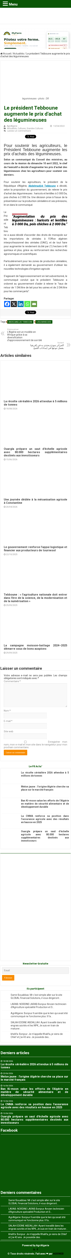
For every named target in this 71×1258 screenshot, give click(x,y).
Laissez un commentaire (19, 131)
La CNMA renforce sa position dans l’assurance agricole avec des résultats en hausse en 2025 (45, 819)
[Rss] (34, 1249)
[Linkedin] (21, 304)
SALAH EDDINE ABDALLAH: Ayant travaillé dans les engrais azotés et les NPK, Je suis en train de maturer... (38, 1025)
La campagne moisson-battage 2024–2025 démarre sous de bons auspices (35, 647)
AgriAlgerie (12, 126)
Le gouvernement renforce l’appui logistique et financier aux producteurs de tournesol (35, 548)
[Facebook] (7, 304)
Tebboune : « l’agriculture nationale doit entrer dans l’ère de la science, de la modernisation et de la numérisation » (35, 598)
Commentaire (12, 681)
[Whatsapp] (27, 304)
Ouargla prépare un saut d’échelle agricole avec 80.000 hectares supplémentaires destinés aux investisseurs (35, 452)
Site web (8, 731)
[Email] (34, 304)
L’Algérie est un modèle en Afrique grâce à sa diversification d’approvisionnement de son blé (24, 335)
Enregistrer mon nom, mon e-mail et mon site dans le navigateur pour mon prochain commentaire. (35, 744)
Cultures (22, 128)
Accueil (7, 53)
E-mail (8, 721)
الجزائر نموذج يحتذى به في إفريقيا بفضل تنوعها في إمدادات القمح (47, 345)
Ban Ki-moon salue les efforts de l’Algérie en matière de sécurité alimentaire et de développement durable (45, 803)
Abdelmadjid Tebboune (20, 322)
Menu (13, 4)
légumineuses (44, 322)
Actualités (18, 53)
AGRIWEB (58, 1253)
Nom (7, 710)
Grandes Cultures (35, 128)
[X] (14, 304)
